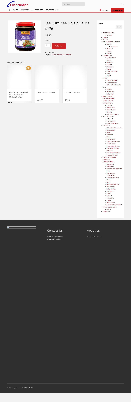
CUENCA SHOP (28, 388)
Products (68, 55)
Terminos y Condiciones (94, 237)
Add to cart (58, 46)
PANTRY (62, 55)
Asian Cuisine (56, 55)
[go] (82, 4)
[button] (9, 10)
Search (101, 24)
